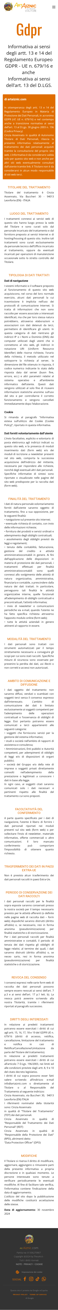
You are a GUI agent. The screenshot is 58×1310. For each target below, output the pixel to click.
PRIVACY (28, 1264)
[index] (20, 7)
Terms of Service (38, 1294)
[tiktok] (37, 1279)
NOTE (19, 1264)
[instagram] (31, 1279)
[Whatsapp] (44, 1279)
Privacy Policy (20, 1294)
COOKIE (39, 1264)
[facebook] (25, 1279)
